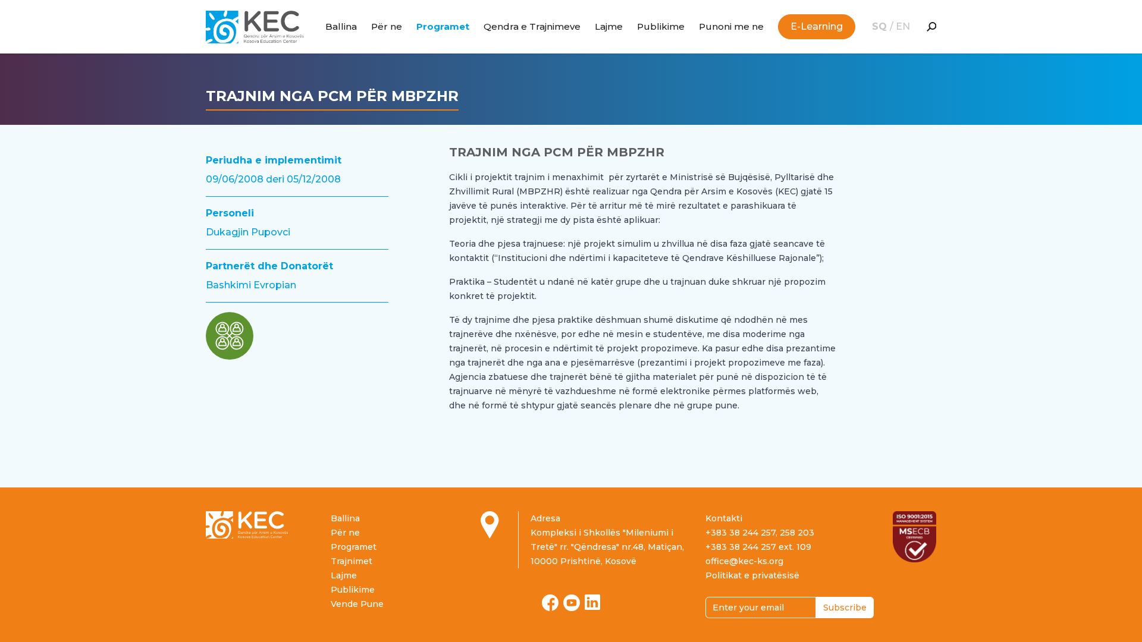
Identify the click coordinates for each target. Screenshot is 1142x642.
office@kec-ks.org (744, 561)
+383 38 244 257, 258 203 (759, 532)
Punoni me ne (731, 26)
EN (903, 26)
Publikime (661, 26)
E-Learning (816, 26)
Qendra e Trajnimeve (532, 26)
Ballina (341, 26)
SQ (881, 26)
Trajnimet (351, 561)
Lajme (609, 26)
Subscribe (845, 607)
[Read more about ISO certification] (914, 536)
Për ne (386, 26)
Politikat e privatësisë (752, 575)
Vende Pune (357, 604)
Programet (442, 26)
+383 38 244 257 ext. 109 (758, 547)
